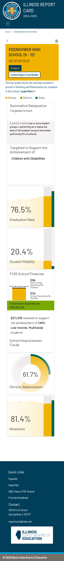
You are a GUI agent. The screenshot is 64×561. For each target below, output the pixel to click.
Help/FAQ (13, 485)
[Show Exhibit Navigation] (7, 40)
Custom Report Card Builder (24, 74)
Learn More (27, 91)
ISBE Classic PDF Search (21, 491)
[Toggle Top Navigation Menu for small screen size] (8, 23)
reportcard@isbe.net (20, 521)
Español (13, 478)
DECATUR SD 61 (19, 61)
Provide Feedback (18, 497)
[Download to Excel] (56, 41)
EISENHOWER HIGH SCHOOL (25, 31)
